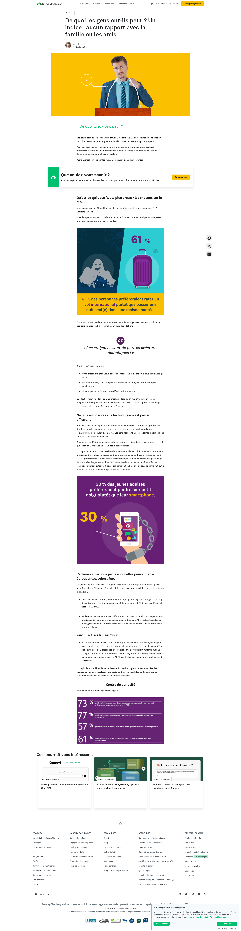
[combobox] (42, 894)
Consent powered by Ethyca (225, 928)
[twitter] (209, 246)
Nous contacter (161, 4)
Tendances (69, 13)
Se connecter (174, 4)
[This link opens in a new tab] (180, 894)
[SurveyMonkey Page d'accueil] (49, 4)
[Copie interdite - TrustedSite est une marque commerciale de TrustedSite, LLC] (115, 922)
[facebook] (209, 238)
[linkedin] (209, 254)
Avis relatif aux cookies (220, 917)
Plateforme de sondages (50, 779)
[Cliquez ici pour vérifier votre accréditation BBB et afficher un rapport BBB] (90, 922)
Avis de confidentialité (199, 917)
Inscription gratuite (193, 4)
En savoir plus (181, 177)
